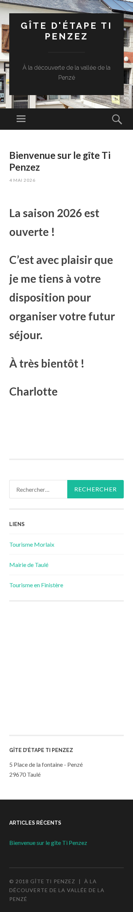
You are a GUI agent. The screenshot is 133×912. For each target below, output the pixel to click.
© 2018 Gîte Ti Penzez (42, 881)
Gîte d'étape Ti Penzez (66, 31)
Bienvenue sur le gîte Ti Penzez (59, 161)
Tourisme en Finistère (36, 584)
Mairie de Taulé (28, 564)
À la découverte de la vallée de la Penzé (57, 890)
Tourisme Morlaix (31, 544)
